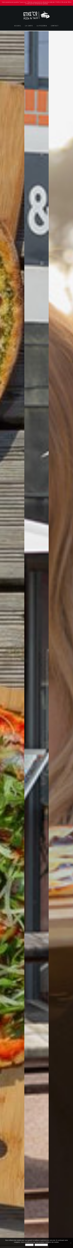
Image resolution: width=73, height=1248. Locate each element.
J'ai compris (29, 1245)
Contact (55, 26)
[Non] (71, 1243)
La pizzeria (42, 26)
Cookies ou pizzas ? (41, 1245)
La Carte (29, 26)
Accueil (17, 26)
